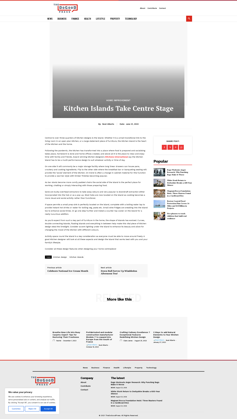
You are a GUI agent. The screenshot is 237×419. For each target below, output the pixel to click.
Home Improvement (118, 100)
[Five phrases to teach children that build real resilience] (159, 216)
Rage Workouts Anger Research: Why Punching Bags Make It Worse (177, 172)
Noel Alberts (108, 124)
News (113, 388)
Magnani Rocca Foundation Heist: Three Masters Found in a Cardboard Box (179, 193)
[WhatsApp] (181, 147)
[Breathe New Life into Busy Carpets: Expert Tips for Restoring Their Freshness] (68, 318)
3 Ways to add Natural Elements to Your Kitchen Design (165, 334)
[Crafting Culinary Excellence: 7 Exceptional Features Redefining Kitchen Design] (135, 318)
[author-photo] (54, 340)
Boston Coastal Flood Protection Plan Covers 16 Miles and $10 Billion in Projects (178, 205)
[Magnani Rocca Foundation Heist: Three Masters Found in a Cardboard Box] (159, 193)
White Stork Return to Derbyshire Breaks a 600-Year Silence (179, 182)
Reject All (32, 409)
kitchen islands (77, 257)
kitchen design (60, 257)
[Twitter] (170, 147)
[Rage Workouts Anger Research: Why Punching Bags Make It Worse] (159, 172)
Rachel (58, 341)
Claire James (128, 341)
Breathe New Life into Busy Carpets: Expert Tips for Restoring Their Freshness (66, 334)
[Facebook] (164, 147)
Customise (16, 409)
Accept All (48, 409)
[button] (189, 19)
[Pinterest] (175, 147)
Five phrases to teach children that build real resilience (177, 215)
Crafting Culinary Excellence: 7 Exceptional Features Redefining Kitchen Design (135, 334)
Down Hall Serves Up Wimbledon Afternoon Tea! (119, 272)
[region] (32, 401)
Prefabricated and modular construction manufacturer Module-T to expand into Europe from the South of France (99, 337)
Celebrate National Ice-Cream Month (68, 271)
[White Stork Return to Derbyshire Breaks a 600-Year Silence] (159, 183)
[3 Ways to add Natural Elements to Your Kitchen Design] (168, 318)
